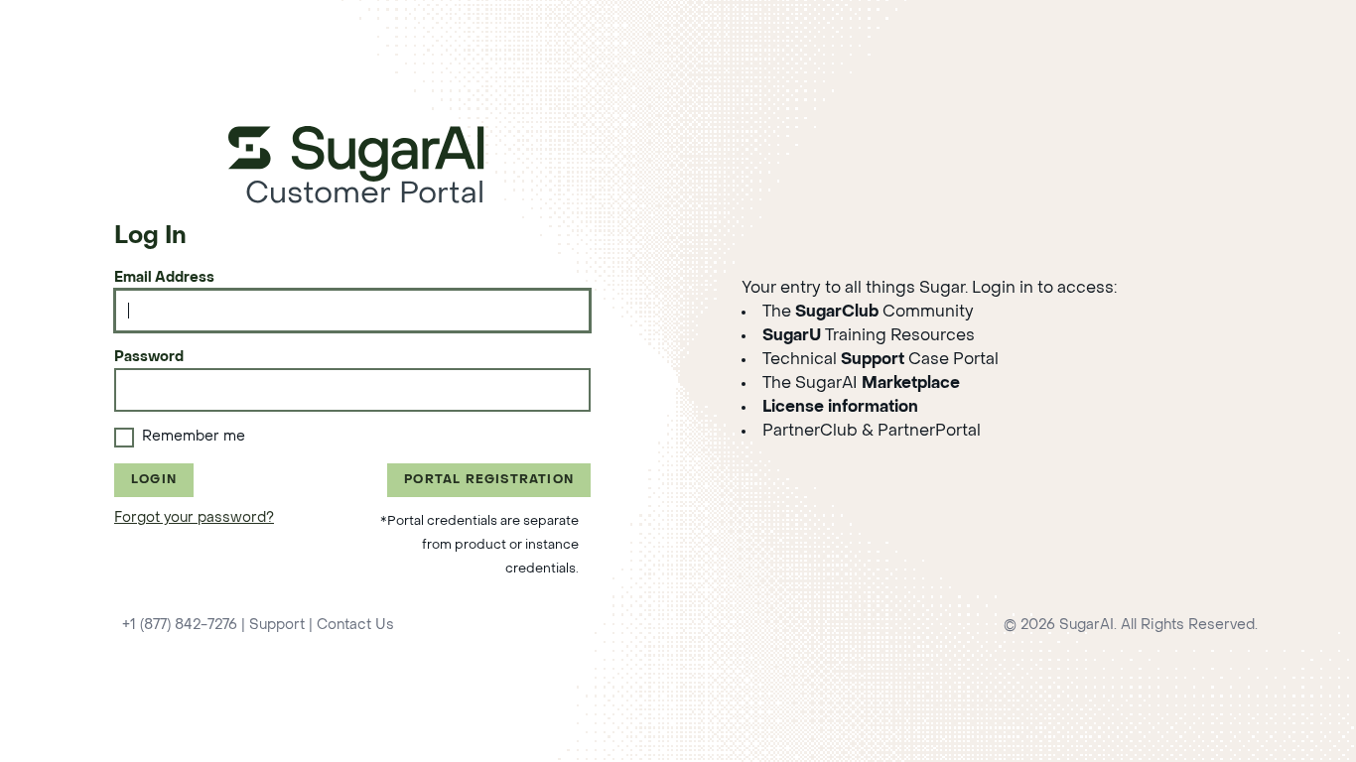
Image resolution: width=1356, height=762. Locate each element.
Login (154, 480)
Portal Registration (489, 480)
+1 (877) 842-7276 (179, 625)
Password (149, 357)
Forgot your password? (194, 518)
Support (277, 625)
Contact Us (355, 625)
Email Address (164, 278)
